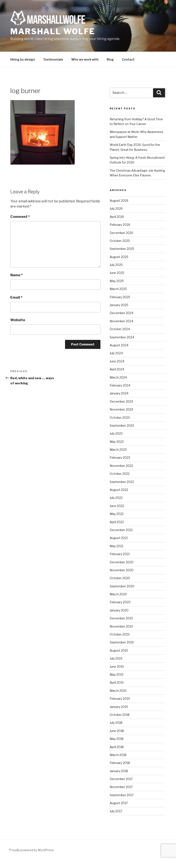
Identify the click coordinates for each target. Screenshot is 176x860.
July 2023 (116, 433)
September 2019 (122, 642)
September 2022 (122, 482)
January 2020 (119, 610)
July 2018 (116, 722)
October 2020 (120, 578)
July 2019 (116, 658)
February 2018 (120, 763)
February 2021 (120, 554)
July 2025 (116, 265)
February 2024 (120, 385)
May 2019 (116, 674)
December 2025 (121, 233)
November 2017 (121, 787)
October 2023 (120, 417)
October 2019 (119, 634)
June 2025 (117, 273)
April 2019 (117, 682)
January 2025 (119, 305)
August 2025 (119, 257)
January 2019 (119, 707)
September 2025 (122, 249)
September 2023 (122, 425)
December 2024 (121, 313)
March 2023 (118, 449)
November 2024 (121, 321)
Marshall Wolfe (52, 31)
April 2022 (117, 522)
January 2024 (119, 393)
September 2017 (122, 795)
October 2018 (119, 714)
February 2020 (120, 602)
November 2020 (122, 570)
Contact (128, 59)
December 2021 (121, 530)
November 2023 (121, 409)
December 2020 (122, 562)
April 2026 (117, 216)
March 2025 (118, 289)
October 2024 (120, 329)
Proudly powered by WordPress (31, 850)
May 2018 (116, 739)
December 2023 (121, 401)
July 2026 (116, 208)
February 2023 (120, 457)
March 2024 (118, 377)
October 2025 (120, 241)
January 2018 (119, 771)
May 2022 (117, 514)
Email (16, 297)
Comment (20, 217)
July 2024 (116, 353)
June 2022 (117, 506)
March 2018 (118, 755)
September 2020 (122, 586)
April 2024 (117, 369)
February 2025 (120, 297)
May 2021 (116, 546)
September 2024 (122, 337)
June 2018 (117, 731)
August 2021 (119, 538)
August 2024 (119, 345)
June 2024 (117, 361)
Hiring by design (22, 59)
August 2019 (119, 650)
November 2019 (121, 626)
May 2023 (117, 441)
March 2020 (118, 594)
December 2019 (121, 618)
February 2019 (120, 698)
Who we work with (85, 59)
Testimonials (53, 59)
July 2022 (116, 498)
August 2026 (119, 200)
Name (16, 275)
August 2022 (119, 490)
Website (17, 320)
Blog (110, 59)
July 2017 (116, 811)
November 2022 (121, 465)
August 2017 (119, 803)
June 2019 (117, 666)
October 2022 (120, 473)
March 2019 (118, 690)
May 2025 (117, 281)
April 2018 (117, 747)
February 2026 (120, 224)
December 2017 (121, 779)
